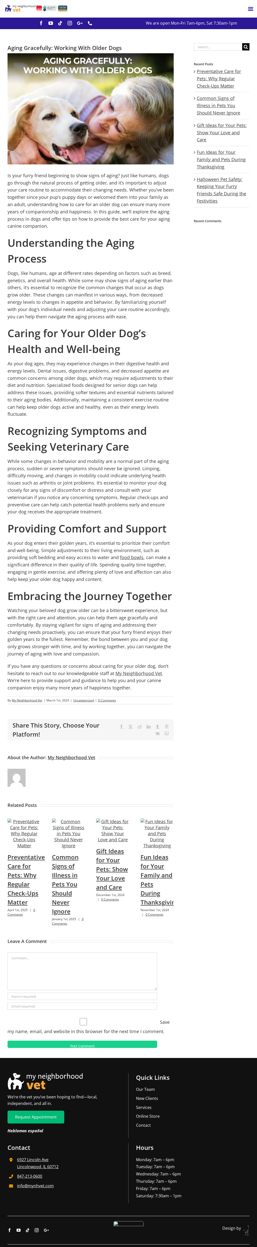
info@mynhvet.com (35, 1186)
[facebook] (41, 23)
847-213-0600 (29, 1176)
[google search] (80, 23)
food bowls (132, 557)
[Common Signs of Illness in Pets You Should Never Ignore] (68, 821)
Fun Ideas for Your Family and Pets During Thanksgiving (221, 159)
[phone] (90, 23)
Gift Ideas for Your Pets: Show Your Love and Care (112, 869)
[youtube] (50, 23)
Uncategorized (83, 700)
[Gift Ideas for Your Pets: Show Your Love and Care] (113, 821)
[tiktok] (60, 23)
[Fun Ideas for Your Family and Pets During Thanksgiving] (157, 821)
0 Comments (107, 700)
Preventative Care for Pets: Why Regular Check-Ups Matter (219, 78)
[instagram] (70, 23)
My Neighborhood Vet (138, 673)
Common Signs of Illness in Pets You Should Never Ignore (65, 884)
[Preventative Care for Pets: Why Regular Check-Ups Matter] (24, 821)
